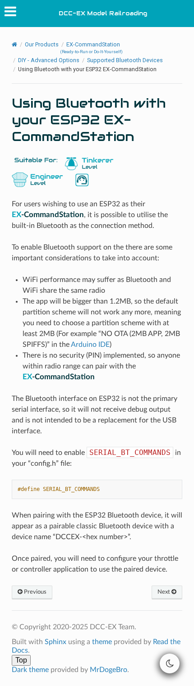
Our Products (42, 44)
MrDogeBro (108, 669)
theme (102, 641)
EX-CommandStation (91, 47)
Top (21, 660)
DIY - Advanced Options (48, 60)
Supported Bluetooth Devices (125, 60)
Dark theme (30, 669)
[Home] (14, 45)
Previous (34, 592)
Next (164, 592)
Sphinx (55, 641)
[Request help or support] (81, 179)
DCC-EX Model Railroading (103, 13)
